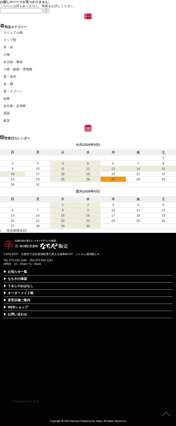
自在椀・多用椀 (14, 106)
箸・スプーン (13, 91)
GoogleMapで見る (26, 401)
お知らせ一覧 (17, 271)
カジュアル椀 (13, 32)
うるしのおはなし (20, 286)
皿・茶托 (9, 76)
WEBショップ (18, 307)
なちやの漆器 (17, 278)
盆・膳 (8, 84)
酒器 (6, 113)
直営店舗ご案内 (19, 300)
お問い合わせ (17, 314)
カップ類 (9, 40)
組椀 (6, 98)
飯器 (6, 120)
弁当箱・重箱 (13, 62)
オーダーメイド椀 (20, 293)
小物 (6, 54)
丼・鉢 (8, 47)
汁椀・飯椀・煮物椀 (17, 69)
